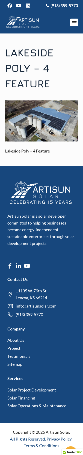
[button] (74, 22)
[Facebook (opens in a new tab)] (9, 5)
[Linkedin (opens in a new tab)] (28, 5)
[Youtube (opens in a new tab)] (19, 5)
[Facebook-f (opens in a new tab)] (10, 266)
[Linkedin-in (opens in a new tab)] (18, 266)
